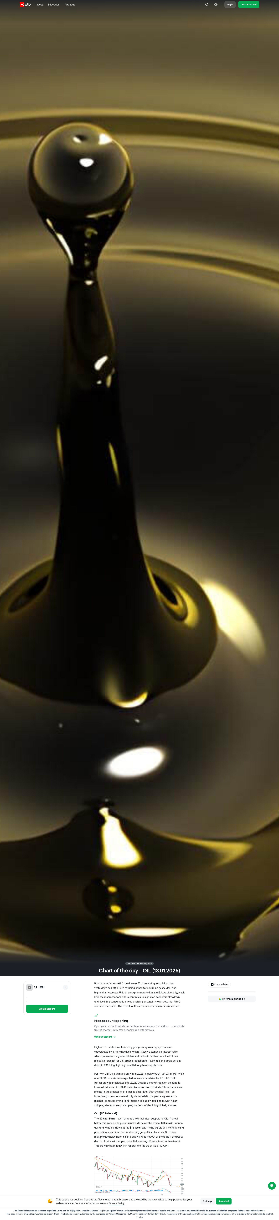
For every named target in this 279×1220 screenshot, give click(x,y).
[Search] (207, 4)
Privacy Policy (116, 1203)
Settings (207, 1201)
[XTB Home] (25, 5)
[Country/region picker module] (216, 4)
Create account (249, 4)
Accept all (224, 1201)
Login (230, 4)
